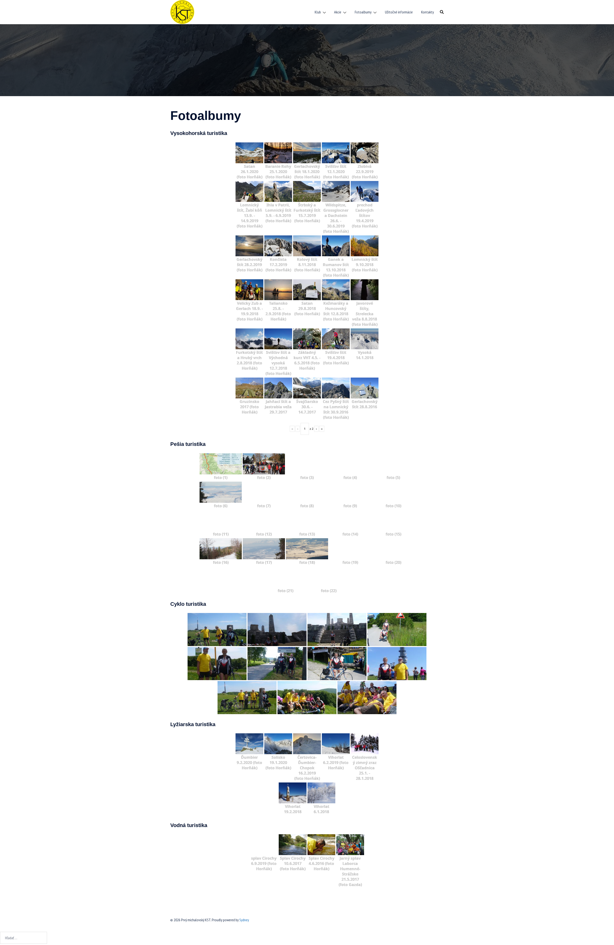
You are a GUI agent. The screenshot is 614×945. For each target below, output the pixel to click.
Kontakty (427, 12)
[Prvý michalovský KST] (182, 11)
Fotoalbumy (363, 12)
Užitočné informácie (399, 12)
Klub (318, 12)
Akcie (337, 12)
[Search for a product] (442, 12)
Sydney (244, 919)
